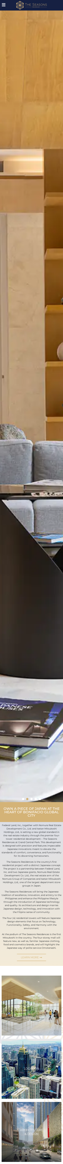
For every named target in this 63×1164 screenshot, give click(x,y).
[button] (23, 799)
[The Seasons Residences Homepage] (31, 5)
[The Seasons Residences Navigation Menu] (4, 5)
